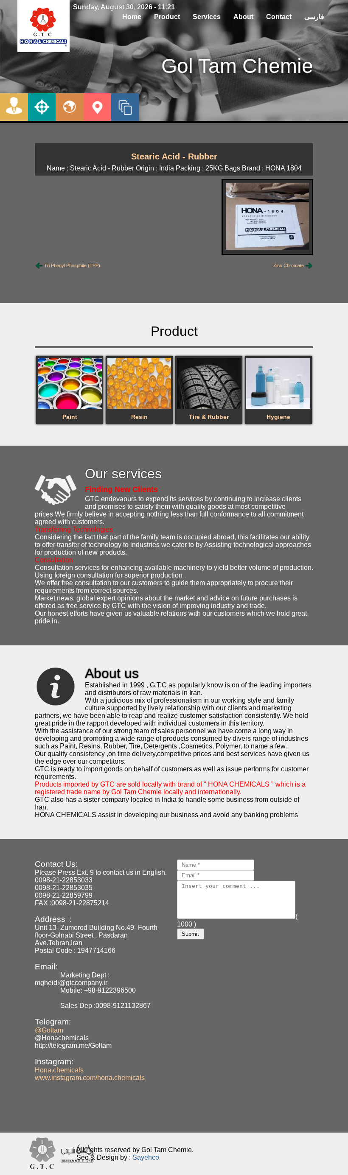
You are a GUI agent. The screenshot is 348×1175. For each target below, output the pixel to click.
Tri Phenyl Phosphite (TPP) (72, 265)
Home (131, 16)
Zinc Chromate (288, 265)
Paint (69, 416)
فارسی (314, 16)
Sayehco (145, 1157)
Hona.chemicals (59, 1070)
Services (207, 16)
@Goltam (49, 1030)
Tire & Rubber (209, 416)
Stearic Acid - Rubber (174, 156)
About (243, 16)
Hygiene (278, 416)
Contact (279, 16)
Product (167, 16)
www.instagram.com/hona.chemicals (90, 1077)
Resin (139, 416)
